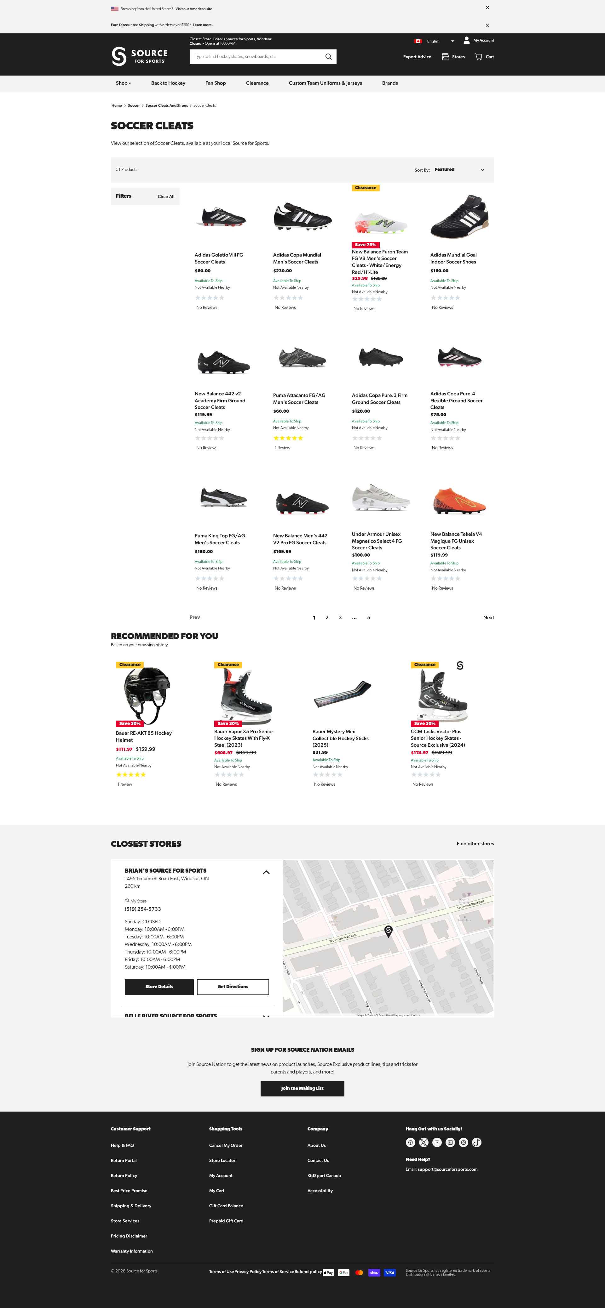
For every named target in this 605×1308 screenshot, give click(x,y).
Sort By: (422, 170)
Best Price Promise (129, 1190)
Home (117, 105)
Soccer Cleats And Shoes (167, 105)
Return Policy (124, 1175)
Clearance (257, 83)
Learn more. (203, 25)
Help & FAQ (122, 1145)
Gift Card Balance (226, 1205)
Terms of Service (278, 1271)
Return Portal (124, 1160)
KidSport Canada (324, 1175)
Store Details (159, 987)
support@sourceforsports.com (448, 1169)
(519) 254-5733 (143, 909)
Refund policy (308, 1271)
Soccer (134, 105)
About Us (317, 1145)
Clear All (166, 196)
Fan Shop (215, 83)
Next (488, 617)
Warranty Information (132, 1251)
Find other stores (475, 844)
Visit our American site (194, 9)
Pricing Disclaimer (129, 1235)
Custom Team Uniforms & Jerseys (325, 83)
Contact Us (318, 1160)
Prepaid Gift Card (226, 1220)
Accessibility (320, 1190)
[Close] (487, 8)
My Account (221, 1175)
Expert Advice (417, 56)
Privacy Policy (248, 1271)
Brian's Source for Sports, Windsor (242, 39)
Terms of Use (221, 1271)
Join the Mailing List (302, 1088)
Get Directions (233, 987)
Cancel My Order (226, 1145)
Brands (390, 83)
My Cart (216, 1190)
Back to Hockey (168, 83)
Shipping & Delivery (131, 1205)
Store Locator (222, 1160)
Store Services (125, 1220)
